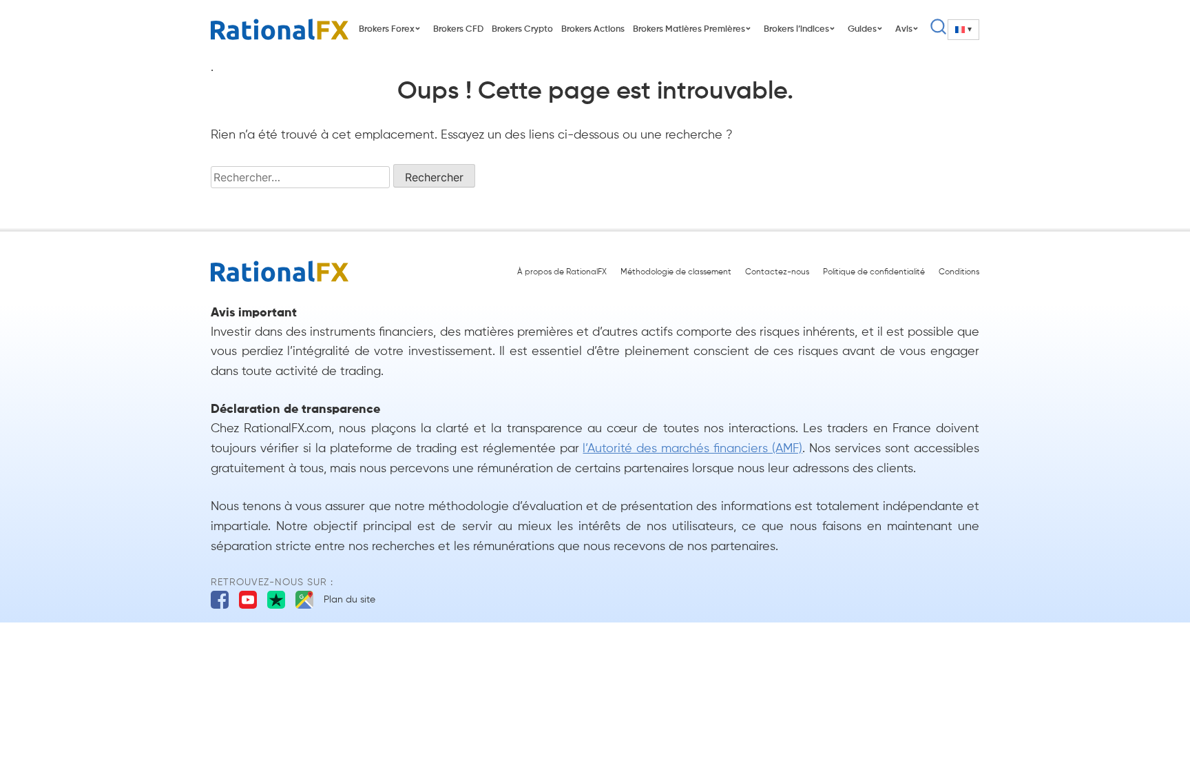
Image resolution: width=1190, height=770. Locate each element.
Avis (903, 29)
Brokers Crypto (522, 29)
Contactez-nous (777, 272)
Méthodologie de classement (675, 272)
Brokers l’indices (796, 29)
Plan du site (349, 600)
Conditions (959, 272)
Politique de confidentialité (874, 272)
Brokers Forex (387, 29)
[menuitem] (963, 29)
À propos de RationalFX (562, 272)
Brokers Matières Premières (689, 29)
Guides (862, 29)
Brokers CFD (458, 29)
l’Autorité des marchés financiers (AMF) (692, 449)
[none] (963, 29)
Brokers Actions (593, 29)
